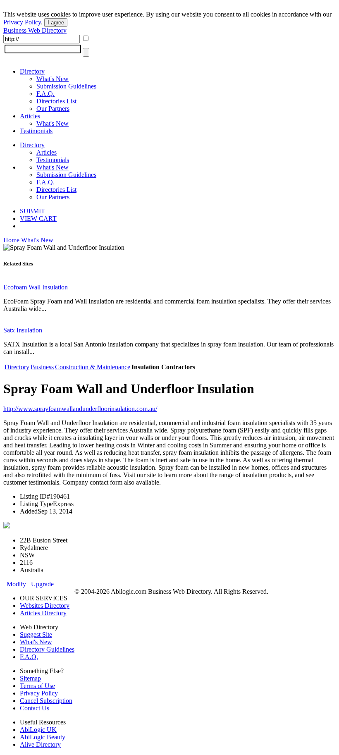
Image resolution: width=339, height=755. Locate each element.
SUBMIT (32, 211)
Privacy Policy (22, 22)
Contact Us (34, 708)
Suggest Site (36, 634)
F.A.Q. (45, 93)
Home (11, 240)
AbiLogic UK (38, 729)
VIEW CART (38, 218)
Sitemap (30, 678)
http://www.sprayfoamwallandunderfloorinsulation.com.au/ (80, 408)
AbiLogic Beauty (42, 737)
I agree (56, 22)
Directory (32, 71)
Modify (14, 584)
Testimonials (36, 130)
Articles (30, 115)
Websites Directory (44, 605)
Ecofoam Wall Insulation (35, 287)
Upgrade (41, 584)
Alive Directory (40, 744)
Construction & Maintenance (92, 366)
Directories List (56, 101)
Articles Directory (43, 612)
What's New (52, 78)
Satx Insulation (22, 330)
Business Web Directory (35, 30)
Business (42, 366)
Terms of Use (37, 685)
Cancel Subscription (46, 700)
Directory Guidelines (47, 649)
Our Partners (52, 108)
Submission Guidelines (66, 86)
